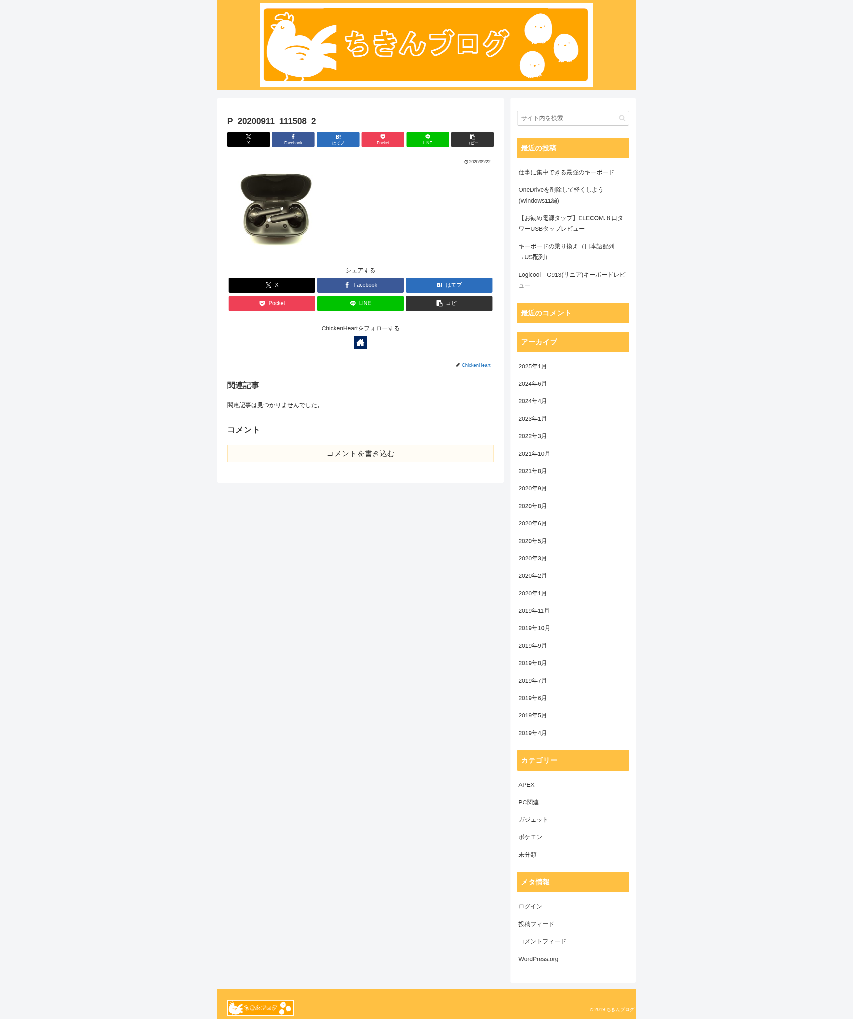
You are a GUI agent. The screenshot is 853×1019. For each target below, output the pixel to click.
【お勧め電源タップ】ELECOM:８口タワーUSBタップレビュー (570, 223)
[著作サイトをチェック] (360, 342)
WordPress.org (538, 959)
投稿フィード (536, 924)
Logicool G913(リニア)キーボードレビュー (571, 280)
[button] (472, 139)
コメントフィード (542, 941)
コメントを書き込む (361, 453)
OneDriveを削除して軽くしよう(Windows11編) (561, 195)
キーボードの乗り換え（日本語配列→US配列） (566, 251)
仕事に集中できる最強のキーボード (566, 172)
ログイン (530, 906)
